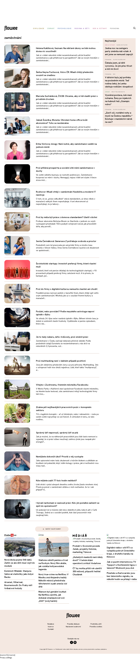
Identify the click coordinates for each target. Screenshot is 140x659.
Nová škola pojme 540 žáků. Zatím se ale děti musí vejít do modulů (19, 562)
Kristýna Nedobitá (118, 92)
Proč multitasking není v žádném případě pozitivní (61, 360)
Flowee (11, 28)
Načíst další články (53, 529)
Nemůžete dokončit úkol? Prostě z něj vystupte (59, 456)
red (114, 74)
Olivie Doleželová (119, 59)
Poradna (108, 59)
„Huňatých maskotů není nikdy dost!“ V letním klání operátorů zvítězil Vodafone (88, 560)
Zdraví (107, 92)
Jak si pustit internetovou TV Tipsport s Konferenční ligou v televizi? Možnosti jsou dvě (122, 564)
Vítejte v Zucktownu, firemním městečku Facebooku (62, 384)
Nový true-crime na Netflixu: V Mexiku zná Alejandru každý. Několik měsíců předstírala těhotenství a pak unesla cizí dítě (53, 580)
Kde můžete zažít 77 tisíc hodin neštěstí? (56, 480)
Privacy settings (6, 657)
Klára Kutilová (122, 45)
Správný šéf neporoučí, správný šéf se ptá (57, 432)
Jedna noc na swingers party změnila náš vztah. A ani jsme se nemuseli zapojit (119, 51)
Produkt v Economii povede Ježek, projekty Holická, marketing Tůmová (86, 549)
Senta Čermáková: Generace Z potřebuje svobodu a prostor (66, 241)
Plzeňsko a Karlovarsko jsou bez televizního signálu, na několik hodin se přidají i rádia (122, 576)
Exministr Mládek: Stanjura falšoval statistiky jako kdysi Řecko (18, 574)
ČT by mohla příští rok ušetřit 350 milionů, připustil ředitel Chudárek (87, 571)
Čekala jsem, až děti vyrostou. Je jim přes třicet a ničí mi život (118, 65)
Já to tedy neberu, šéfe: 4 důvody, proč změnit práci (62, 336)
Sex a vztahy (110, 45)
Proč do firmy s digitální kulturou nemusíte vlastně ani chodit (66, 289)
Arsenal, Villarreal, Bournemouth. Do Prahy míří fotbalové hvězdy (18, 585)
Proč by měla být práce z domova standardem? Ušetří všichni (66, 217)
